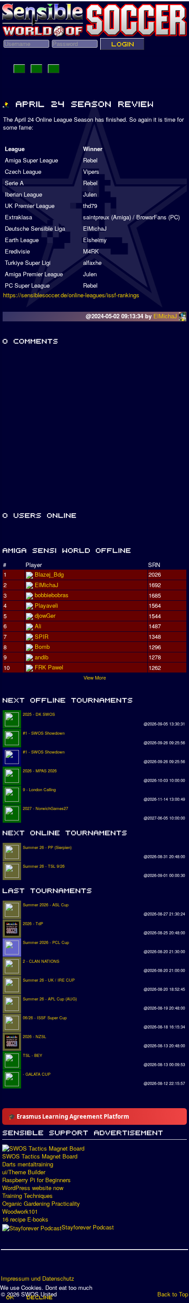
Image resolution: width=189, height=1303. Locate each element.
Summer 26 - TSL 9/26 (44, 866)
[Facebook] (8, 1265)
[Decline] (39, 1297)
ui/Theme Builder (23, 1172)
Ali (38, 626)
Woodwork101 (20, 1211)
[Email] (58, 1265)
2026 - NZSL (34, 1036)
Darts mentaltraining (27, 1164)
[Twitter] (25, 1265)
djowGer (45, 615)
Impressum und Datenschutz (37, 1278)
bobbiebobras (52, 595)
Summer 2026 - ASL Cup (46, 905)
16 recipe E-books (25, 1219)
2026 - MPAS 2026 (40, 771)
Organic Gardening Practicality (41, 1204)
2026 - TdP (33, 923)
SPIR (41, 636)
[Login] (122, 43)
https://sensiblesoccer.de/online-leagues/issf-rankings (71, 295)
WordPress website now (32, 1188)
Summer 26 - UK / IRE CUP (49, 980)
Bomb (42, 646)
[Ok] (9, 1297)
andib (41, 657)
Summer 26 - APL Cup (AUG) (50, 999)
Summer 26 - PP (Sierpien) (47, 847)
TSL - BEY (32, 1055)
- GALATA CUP (37, 1074)
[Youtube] (41, 1265)
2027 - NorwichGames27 (45, 808)
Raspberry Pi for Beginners (36, 1180)
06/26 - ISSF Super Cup (45, 1018)
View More (95, 677)
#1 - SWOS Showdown (44, 733)
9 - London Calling (39, 789)
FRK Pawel (49, 667)
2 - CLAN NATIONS (41, 961)
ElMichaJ (166, 316)
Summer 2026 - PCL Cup (46, 942)
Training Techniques (27, 1196)
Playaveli (46, 605)
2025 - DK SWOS (39, 714)
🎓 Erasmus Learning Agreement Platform (68, 1116)
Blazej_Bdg (49, 574)
